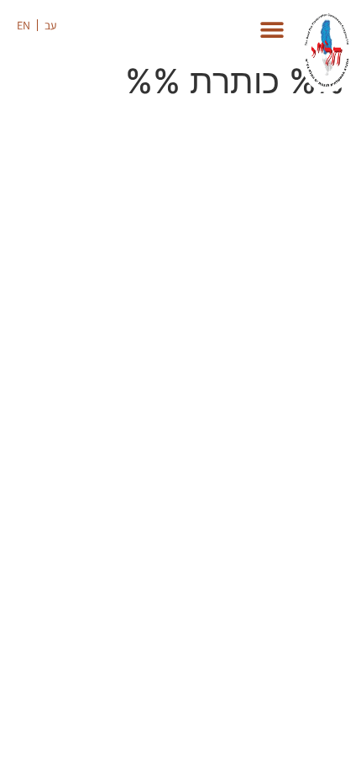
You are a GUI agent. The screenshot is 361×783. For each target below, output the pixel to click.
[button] (84, 28)
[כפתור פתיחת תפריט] (272, 29)
